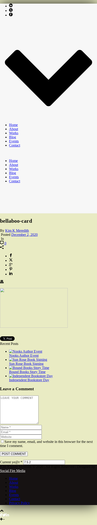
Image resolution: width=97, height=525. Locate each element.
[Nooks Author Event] (25, 351)
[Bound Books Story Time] (29, 368)
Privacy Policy (19, 503)
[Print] (2, 282)
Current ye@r (11, 462)
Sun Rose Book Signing (26, 364)
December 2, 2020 (24, 235)
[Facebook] (1, 515)
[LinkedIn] (7, 515)
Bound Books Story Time (27, 372)
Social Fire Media (12, 471)
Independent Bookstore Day (29, 380)
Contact (14, 145)
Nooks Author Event (24, 355)
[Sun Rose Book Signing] (28, 359)
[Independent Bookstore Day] (31, 376)
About (13, 129)
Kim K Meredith (17, 230)
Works (13, 133)
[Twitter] (4, 515)
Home (13, 125)
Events (14, 141)
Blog (12, 137)
